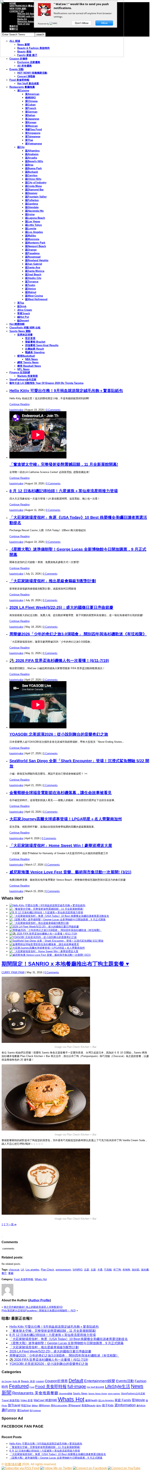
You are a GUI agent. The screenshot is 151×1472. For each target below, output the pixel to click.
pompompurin (63, 1269)
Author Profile (39, 1300)
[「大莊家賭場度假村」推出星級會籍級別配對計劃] (39, 923)
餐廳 (10, 1273)
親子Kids (108, 1405)
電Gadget (23, 1410)
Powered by (44, 23)
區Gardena (31, 203)
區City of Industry (35, 182)
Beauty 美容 (28, 1381)
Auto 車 (16, 1381)
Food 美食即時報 (19, 79)
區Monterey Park (35, 242)
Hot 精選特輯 (17, 324)
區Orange (31, 249)
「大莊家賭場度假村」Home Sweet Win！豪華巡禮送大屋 (60, 845)
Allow (104, 23)
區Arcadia (31, 157)
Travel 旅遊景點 (11, 1400)
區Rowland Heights (36, 260)
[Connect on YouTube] (124, 1468)
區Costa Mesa (33, 186)
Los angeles (32, 1269)
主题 (93, 1269)
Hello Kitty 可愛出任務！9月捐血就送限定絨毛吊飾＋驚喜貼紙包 (66, 390)
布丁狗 (117, 1269)
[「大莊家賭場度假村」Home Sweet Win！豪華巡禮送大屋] (43, 951)
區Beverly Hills (34, 161)
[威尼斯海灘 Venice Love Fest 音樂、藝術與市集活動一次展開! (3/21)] (50, 954)
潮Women (44, 1405)
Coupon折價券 (56, 1381)
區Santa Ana (32, 267)
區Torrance (31, 281)
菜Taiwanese (32, 136)
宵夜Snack (23, 313)
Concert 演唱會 (26, 76)
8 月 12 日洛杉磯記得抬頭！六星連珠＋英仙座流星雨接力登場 (63, 491)
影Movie (138, 1400)
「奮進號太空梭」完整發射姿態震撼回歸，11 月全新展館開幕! (63, 464)
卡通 (99, 1269)
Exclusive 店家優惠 (28, 62)
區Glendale (32, 207)
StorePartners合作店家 (22, 379)
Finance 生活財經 (19, 372)
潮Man (35, 1405)
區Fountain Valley (36, 196)
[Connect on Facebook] (90, 1468)
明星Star (26, 1405)
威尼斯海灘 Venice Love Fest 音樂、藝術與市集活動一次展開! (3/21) (70, 872)
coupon (40, 1381)
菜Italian (30, 115)
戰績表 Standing (35, 352)
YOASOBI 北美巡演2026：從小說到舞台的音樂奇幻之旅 (58, 734)
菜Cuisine (23, 90)
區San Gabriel (33, 263)
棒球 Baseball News (29, 365)
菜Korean (30, 122)
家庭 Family (123, 1400)
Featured (19, 1386)
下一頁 (11, 1224)
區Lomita (30, 228)
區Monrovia (32, 239)
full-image (76, 1386)
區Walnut (30, 292)
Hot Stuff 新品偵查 (28, 83)
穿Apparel (74, 1405)
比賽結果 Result (34, 348)
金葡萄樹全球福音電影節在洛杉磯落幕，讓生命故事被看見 (60, 792)
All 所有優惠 (24, 65)
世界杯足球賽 (25, 334)
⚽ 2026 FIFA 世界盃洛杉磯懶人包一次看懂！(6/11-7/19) (59, 660)
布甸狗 (126, 1269)
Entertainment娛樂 (99, 1381)
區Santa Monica (34, 271)
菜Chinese (31, 101)
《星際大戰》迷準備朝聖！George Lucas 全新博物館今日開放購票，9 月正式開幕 (66, 1343)
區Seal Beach (33, 274)
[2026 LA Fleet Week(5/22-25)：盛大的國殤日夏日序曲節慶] (44, 926)
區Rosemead (33, 256)
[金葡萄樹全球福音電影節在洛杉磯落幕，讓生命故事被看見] (44, 944)
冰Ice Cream (24, 309)
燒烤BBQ (30, 97)
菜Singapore (32, 133)
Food (31, 1387)
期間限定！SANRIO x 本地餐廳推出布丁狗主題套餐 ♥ (65, 964)
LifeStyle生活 (117, 1386)
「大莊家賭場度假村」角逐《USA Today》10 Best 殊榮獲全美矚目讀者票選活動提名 (68, 1339)
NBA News (31, 359)
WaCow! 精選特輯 (45, 1400)
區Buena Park (33, 168)
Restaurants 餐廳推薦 (22, 87)
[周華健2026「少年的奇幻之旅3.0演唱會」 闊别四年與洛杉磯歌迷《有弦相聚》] (55, 930)
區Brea (29, 164)
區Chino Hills (33, 179)
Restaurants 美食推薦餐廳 (35, 1393)
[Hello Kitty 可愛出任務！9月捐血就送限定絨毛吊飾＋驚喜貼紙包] (47, 905)
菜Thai (29, 140)
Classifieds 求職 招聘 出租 (25, 327)
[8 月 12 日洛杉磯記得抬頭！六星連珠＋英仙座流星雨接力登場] (46, 912)
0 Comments (53, 409)
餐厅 (4, 1273)
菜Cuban (30, 104)
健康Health (91, 1400)
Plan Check (47, 1269)
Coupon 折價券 (18, 58)
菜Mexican (31, 125)
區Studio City (33, 278)
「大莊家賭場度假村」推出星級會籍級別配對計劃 (52, 581)
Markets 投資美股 (27, 375)
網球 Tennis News (28, 362)
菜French (30, 108)
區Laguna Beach (35, 217)
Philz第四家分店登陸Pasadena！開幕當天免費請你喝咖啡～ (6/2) (39, 1310)
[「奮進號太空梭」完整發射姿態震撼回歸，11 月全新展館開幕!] (46, 908)
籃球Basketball (26, 355)
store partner (114, 1393)
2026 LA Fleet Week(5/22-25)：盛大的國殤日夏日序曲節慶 (61, 607)
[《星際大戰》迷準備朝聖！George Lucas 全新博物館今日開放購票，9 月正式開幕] (57, 919)
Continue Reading (19, 404)
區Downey (31, 193)
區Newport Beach (35, 246)
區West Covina (34, 295)
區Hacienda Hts (34, 210)
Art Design (7, 1381)
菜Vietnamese (33, 143)
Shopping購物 (65, 1393)
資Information (125, 1405)
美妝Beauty (88, 1405)
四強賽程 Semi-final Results (41, 345)
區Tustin (30, 285)
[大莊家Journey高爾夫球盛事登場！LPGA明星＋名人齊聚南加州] (47, 947)
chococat (14, 1269)
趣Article (140, 1405)
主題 (86, 1269)
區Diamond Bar (34, 189)
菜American (32, 94)
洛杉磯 (145, 1269)
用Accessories (59, 1405)
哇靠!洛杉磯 (13, 1464)
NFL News (23, 369)
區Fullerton (32, 200)
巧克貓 (108, 1269)
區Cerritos (31, 175)
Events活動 (125, 1381)
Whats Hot (41, 1279)
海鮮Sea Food (33, 129)
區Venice (30, 288)
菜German (31, 111)
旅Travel (14, 1405)
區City (21, 147)
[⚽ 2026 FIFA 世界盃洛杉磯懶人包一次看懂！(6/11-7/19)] (43, 933)
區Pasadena (32, 253)
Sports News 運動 (20, 331)
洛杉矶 (135, 1269)
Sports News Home (97, 1393)
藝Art (98, 1405)
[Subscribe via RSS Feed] (20, 1468)
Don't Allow (81, 23)
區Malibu (30, 235)
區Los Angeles (34, 232)
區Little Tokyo (33, 225)
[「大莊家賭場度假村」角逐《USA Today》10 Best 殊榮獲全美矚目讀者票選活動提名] (59, 915)
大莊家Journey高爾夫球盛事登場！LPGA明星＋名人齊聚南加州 (65, 819)
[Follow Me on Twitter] (56, 1468)
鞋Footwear (35, 1410)
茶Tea (20, 302)
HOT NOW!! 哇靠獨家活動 (32, 72)
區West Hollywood (36, 299)
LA (22, 1269)
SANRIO (77, 1269)
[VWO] (54, 23)
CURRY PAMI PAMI (13, 972)
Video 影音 (26, 1400)
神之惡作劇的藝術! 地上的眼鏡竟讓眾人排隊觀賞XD (33, 1306)
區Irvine (30, 214)
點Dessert (23, 320)
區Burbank (31, 171)
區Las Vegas (32, 221)
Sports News (80, 1393)
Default (76, 1380)
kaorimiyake (16, 409)
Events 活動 (16, 69)
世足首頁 (30, 338)
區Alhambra (32, 150)
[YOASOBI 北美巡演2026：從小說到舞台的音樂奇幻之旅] (43, 937)
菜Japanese (32, 118)
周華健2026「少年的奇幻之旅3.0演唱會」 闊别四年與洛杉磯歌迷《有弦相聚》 (78, 634)
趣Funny (9, 1410)
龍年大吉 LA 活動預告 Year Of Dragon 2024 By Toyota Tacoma (46, 383)
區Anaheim (32, 154)
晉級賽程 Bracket (35, 341)
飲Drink (21, 306)
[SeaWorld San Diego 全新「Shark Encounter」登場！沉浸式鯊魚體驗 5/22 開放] (56, 940)
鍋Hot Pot (23, 317)
